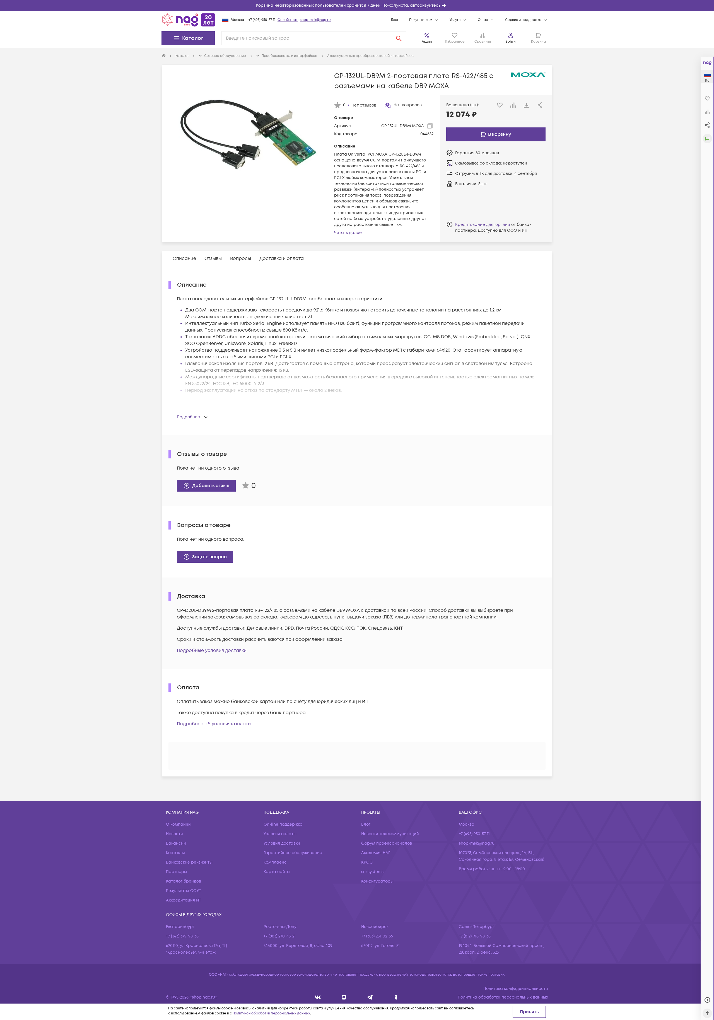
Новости (174, 834)
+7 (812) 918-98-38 (475, 936)
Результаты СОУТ (183, 890)
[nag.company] (317, 997)
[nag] (395, 997)
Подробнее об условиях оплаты (214, 724)
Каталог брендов (183, 881)
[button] (357, 5)
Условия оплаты (280, 834)
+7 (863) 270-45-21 (280, 936)
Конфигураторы (377, 881)
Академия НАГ (375, 852)
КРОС (367, 862)
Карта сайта (277, 871)
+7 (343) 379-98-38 (182, 936)
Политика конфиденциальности (515, 988)
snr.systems (372, 871)
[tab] (184, 258)
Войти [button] (510, 41)
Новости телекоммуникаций (390, 834)
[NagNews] (369, 997)
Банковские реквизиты (189, 862)
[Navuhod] (344, 997)
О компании (178, 824)
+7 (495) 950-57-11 (262, 20)
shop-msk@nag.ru (315, 20)
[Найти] (398, 38)
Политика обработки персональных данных (503, 997)
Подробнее (188, 417)
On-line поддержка (283, 824)
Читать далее (348, 232)
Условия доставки (282, 843)
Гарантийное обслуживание (293, 852)
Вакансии (176, 843)
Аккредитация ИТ (183, 900)
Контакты (175, 852)
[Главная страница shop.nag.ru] (188, 20)
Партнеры (176, 871)
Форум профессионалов (386, 843)
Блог (395, 20)
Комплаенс (275, 862)
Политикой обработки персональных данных (271, 1013)
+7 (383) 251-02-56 (377, 936)
